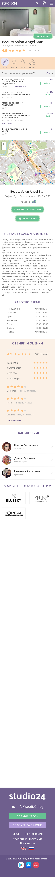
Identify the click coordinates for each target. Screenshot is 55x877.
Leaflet (39, 184)
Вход (15, 834)
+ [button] (4, 144)
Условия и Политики (27, 839)
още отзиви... (14, 420)
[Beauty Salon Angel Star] (23, 848)
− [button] (4, 148)
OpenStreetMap (49, 184)
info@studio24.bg (30, 806)
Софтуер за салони (27, 825)
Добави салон (27, 816)
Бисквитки (27, 843)
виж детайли (20, 87)
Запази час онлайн (27, 209)
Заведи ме (29, 218)
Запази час (42, 36)
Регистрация (34, 834)
